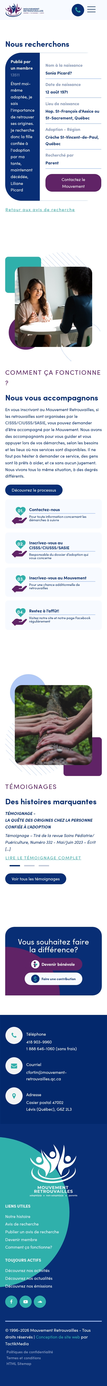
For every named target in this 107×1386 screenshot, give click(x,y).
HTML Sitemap (18, 1363)
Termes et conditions (23, 1357)
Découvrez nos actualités (28, 1278)
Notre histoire (17, 1216)
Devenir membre (21, 1239)
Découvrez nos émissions (28, 1286)
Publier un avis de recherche (32, 1231)
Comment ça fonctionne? (28, 1247)
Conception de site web (58, 1337)
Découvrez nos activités (27, 1270)
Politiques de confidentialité (29, 1351)
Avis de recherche (22, 1224)
